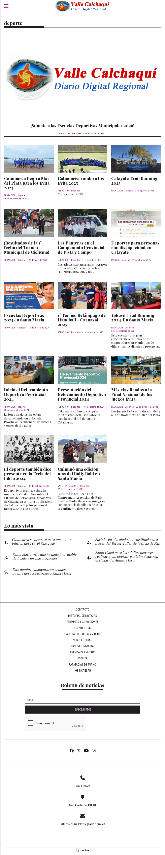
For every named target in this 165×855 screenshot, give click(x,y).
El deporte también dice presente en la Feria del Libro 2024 (27, 473)
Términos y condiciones (82, 622)
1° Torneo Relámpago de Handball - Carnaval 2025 (82, 319)
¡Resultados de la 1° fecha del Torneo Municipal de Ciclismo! (26, 247)
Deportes (76, 133)
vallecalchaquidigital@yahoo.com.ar (83, 824)
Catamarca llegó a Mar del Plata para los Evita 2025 (27, 182)
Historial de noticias (82, 616)
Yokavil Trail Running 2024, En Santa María (132, 317)
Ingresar (84, 670)
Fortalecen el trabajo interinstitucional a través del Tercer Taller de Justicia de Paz (127, 541)
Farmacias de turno (82, 664)
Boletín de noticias (82, 685)
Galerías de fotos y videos (82, 634)
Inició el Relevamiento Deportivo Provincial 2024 (26, 394)
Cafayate (129, 191)
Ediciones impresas (82, 646)
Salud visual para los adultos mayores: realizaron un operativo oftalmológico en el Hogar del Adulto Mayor (126, 556)
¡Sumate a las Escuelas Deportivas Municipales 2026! (82, 125)
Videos (82, 658)
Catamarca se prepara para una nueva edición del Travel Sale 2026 (41, 541)
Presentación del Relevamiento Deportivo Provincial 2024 (82, 394)
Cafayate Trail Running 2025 (134, 180)
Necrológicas (82, 640)
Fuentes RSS (82, 628)
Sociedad (125, 260)
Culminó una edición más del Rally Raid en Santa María (79, 473)
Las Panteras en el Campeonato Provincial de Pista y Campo (81, 247)
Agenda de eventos (83, 652)
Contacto (83, 609)
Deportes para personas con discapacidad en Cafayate (135, 247)
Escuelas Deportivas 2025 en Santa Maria (24, 317)
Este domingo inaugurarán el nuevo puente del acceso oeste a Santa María (41, 571)
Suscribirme (82, 709)
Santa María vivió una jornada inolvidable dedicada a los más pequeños (44, 556)
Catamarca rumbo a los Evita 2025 (81, 180)
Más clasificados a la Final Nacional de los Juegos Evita (131, 394)
